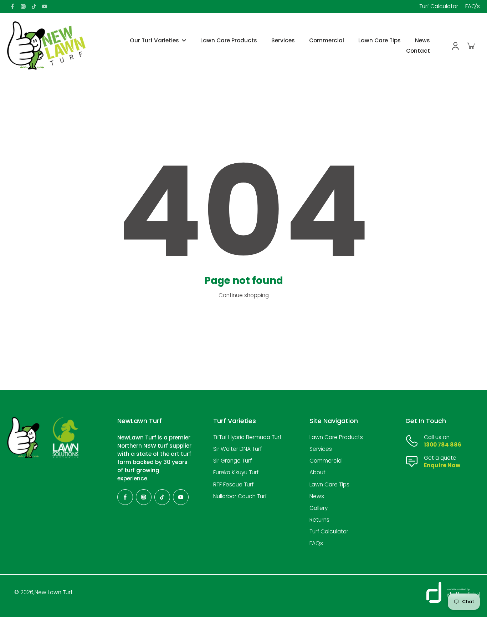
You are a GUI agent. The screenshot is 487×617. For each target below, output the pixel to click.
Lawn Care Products (336, 437)
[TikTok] (34, 6)
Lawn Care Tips (329, 484)
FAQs (316, 543)
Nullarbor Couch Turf (240, 496)
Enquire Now (442, 465)
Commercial (326, 460)
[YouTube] (44, 6)
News (316, 496)
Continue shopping (244, 295)
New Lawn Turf (53, 592)
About (317, 472)
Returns (319, 519)
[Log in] (455, 45)
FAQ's (472, 6)
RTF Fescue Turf (233, 484)
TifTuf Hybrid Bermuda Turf (247, 437)
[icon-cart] (470, 45)
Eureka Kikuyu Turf (235, 472)
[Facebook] (12, 6)
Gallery (318, 508)
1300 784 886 (442, 444)
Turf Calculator (438, 6)
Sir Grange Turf (232, 460)
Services (320, 449)
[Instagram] (23, 6)
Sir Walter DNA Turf (237, 449)
